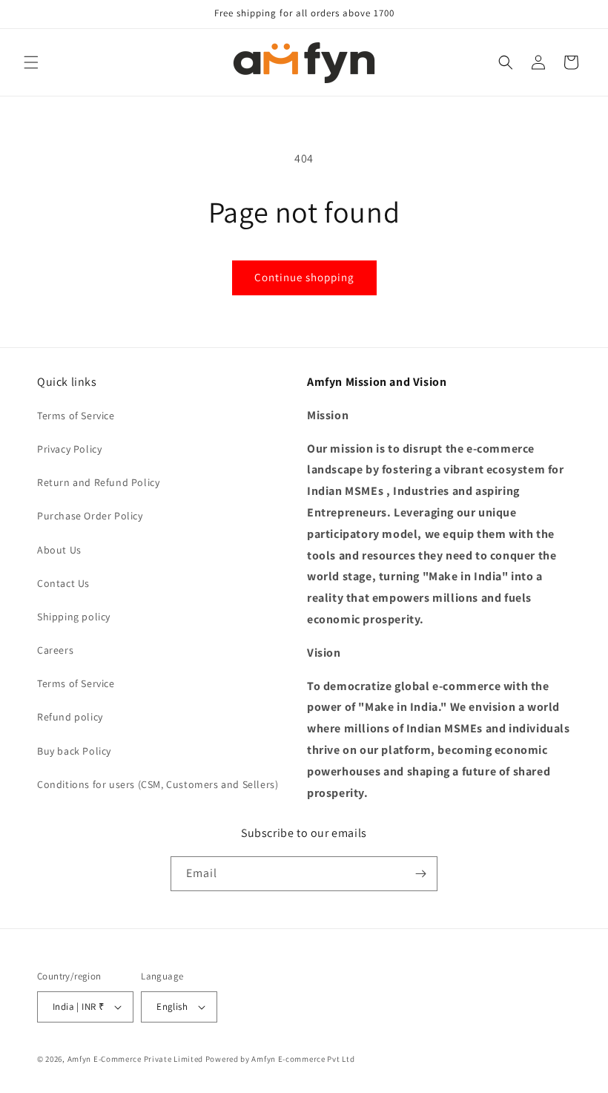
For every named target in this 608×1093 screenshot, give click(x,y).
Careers (55, 650)
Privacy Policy (69, 449)
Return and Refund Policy (98, 482)
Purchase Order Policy (90, 515)
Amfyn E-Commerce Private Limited (135, 1059)
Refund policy (70, 716)
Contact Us (63, 583)
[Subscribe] (420, 873)
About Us (59, 550)
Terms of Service (76, 415)
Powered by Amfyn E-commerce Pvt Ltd (280, 1059)
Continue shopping (304, 277)
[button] (31, 62)
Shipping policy (73, 616)
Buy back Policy (74, 751)
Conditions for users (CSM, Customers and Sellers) (157, 784)
